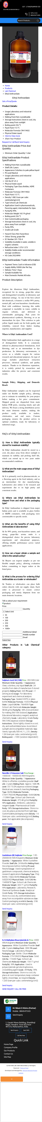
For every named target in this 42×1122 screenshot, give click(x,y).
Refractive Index (11, 247)
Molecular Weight (12, 214)
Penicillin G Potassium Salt (13, 773)
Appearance (10, 170)
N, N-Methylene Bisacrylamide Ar (15, 940)
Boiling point (10, 216)
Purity (7, 227)
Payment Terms (11, 264)
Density (8, 197)
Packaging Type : (15, 954)
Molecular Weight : (15, 800)
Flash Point (9, 195)
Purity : (7, 808)
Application (9, 205)
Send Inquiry (24, 142)
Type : (22, 797)
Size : (21, 978)
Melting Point (10, 165)
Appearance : (18, 945)
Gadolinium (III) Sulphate (12, 855)
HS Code (8, 255)
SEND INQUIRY (8, 989)
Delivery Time (10, 270)
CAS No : (21, 705)
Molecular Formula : (19, 702)
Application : (20, 715)
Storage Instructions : (18, 896)
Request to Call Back (10, 142)
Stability (8, 250)
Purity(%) (8, 211)
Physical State (10, 184)
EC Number (9, 239)
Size (6, 219)
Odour (7, 237)
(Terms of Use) (24, 1068)
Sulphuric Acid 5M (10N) (12, 680)
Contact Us (8, 1054)
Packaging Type (11, 186)
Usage (7, 176)
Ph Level (8, 173)
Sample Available (12, 273)
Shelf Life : (20, 688)
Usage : (20, 871)
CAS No (8, 181)
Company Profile (10, 1047)
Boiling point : (20, 737)
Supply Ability (10, 267)
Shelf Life (8, 167)
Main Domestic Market (14, 275)
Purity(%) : (8, 964)
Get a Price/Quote (9, 101)
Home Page (8, 1044)
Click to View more (12, 136)
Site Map (7, 1057)
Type (7, 203)
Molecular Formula (12, 192)
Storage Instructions (13, 222)
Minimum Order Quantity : (13, 683)
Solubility (8, 242)
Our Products (9, 1051)
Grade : (22, 718)
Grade (7, 230)
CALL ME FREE (20, 989)
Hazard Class (10, 234)
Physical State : (24, 795)
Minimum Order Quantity (15, 153)
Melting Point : (17, 691)
